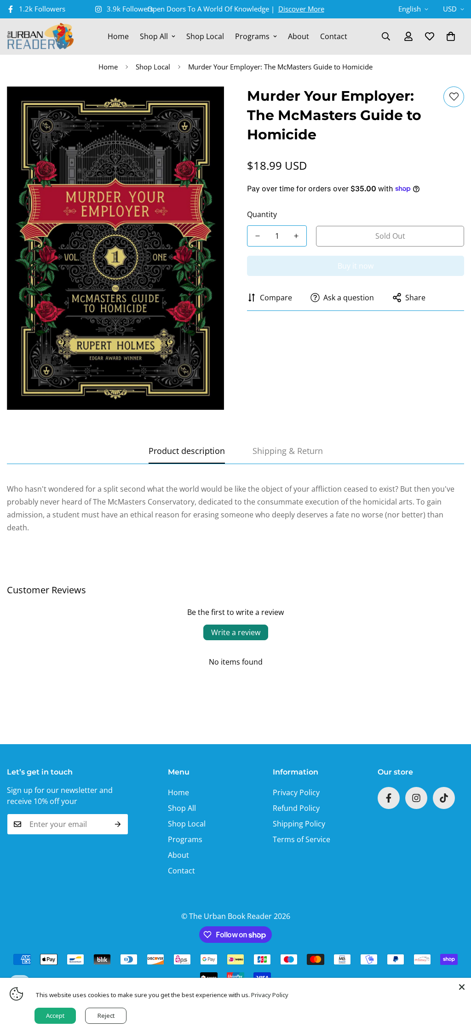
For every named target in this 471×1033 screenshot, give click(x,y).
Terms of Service (301, 839)
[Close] (461, 987)
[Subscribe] (118, 824)
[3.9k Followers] (416, 798)
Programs (252, 36)
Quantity (262, 214)
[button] (450, 36)
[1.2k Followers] (389, 798)
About (298, 36)
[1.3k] (444, 798)
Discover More (301, 8)
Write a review (235, 632)
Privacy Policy (296, 792)
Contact (333, 36)
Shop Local (205, 36)
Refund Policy (296, 808)
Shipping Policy (299, 824)
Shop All (154, 36)
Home (118, 36)
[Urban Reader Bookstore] (40, 36)
